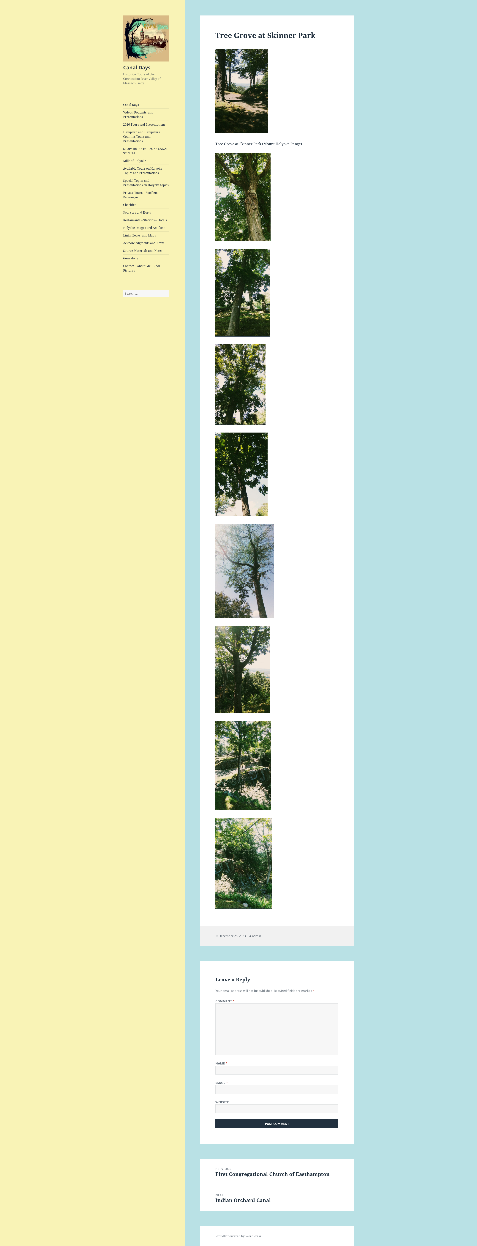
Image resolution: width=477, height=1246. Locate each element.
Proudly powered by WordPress (238, 1236)
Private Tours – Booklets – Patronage (141, 195)
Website (222, 1102)
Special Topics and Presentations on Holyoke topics (146, 183)
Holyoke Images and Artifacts (144, 228)
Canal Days (136, 67)
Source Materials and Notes (142, 251)
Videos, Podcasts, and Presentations (138, 114)
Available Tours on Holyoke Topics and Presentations (142, 170)
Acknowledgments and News (143, 243)
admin (256, 936)
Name (221, 1063)
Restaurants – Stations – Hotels (145, 220)
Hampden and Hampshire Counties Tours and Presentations (141, 136)
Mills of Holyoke (134, 161)
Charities (129, 205)
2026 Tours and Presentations (144, 124)
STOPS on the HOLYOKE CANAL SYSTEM (145, 151)
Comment (225, 1001)
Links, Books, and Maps (139, 235)
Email (221, 1083)
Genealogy (130, 258)
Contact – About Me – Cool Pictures (141, 268)
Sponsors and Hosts (137, 212)
